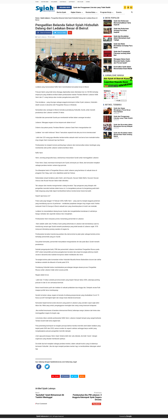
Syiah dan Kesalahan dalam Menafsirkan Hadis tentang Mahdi (123, 134)
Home (36, 1)
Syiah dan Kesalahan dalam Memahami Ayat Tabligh (122, 38)
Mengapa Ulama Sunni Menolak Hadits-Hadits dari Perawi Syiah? (122, 61)
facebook (96, 404)
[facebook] (125, 7)
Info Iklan (80, 1)
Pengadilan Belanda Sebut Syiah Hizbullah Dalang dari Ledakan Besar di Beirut (66, 26)
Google (57, 376)
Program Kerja (105, 12)
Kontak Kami (44, 1)
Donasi (88, 1)
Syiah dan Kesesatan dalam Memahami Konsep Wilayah (123, 125)
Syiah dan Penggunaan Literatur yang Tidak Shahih (91, 7)
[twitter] (128, 7)
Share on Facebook (45, 32)
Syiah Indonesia (42, 416)
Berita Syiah (61, 12)
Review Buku (90, 12)
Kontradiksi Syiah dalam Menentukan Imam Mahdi (123, 68)
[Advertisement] (118, 170)
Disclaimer (54, 1)
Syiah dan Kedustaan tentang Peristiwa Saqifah (121, 30)
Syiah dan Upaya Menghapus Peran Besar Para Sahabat (122, 110)
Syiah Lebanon (42, 37)
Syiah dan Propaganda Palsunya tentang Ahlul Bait (122, 53)
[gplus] (131, 7)
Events (119, 12)
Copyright (72, 1)
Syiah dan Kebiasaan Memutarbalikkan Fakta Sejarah (122, 23)
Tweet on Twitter (61, 32)
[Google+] (70, 32)
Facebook (66, 376)
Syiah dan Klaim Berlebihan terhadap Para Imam (123, 46)
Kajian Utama (76, 12)
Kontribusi (63, 1)
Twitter (75, 376)
